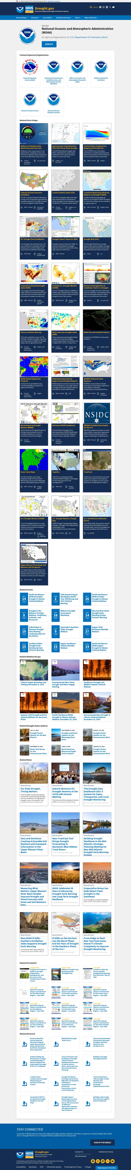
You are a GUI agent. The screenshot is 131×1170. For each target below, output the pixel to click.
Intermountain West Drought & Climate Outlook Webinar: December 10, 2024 (97, 717)
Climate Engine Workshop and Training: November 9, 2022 (33, 683)
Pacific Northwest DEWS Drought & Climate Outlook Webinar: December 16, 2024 (64, 717)
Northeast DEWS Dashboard (63, 425)
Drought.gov (44, 8)
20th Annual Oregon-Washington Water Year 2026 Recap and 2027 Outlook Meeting (69, 599)
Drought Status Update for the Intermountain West (101, 735)
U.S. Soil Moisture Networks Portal (95, 520)
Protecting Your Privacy (73, 1167)
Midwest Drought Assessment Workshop (67, 613)
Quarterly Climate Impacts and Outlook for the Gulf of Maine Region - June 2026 (101, 1024)
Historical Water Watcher (31, 332)
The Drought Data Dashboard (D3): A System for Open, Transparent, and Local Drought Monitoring (96, 794)
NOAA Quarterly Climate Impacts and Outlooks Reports (64, 380)
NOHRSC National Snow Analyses (93, 380)
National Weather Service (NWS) (30, 79)
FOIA (41, 1167)
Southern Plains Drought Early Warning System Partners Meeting (36, 646)
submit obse (90, 203)
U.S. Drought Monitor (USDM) (32, 519)
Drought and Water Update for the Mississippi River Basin (69, 736)
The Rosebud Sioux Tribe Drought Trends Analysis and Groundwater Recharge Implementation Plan (101, 1081)
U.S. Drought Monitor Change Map (64, 520)
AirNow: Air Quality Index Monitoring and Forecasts (31, 147)
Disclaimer (33, 1167)
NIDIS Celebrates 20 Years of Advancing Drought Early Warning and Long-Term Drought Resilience (65, 894)
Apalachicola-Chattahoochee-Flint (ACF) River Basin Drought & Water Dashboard (65, 147)
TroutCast (88, 472)
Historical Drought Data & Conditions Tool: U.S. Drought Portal (96, 287)
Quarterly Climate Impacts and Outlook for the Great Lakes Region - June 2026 (101, 992)
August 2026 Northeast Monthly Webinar (100, 629)
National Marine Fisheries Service (53, 112)
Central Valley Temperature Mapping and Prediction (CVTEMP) (95, 147)
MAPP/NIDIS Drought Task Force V (69, 1039)
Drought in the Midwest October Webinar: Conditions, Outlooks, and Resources (38, 615)
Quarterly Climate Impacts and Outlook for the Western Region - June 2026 (69, 1024)
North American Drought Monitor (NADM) (31, 426)
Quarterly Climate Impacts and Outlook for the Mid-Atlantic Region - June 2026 (38, 992)
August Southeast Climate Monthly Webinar (68, 645)
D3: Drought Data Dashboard (32, 239)
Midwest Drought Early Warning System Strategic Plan (70, 971)
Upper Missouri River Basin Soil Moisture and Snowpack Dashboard (33, 566)
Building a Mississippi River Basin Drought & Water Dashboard (101, 1099)
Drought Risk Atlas (91, 239)
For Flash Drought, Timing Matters (31, 790)
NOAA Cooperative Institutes (101, 79)
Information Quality (54, 1167)
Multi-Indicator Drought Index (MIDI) (64, 333)
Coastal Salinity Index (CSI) (63, 193)
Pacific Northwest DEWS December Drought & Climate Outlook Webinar (37, 597)
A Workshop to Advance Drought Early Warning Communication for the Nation (37, 631)
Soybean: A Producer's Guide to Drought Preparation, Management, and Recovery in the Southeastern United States (38, 975)
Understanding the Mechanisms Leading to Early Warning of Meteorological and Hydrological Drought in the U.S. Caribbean (38, 1061)
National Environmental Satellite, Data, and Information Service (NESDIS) (54, 81)
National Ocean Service (30, 111)
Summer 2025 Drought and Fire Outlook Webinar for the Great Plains (34, 717)
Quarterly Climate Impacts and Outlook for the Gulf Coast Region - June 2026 (69, 1008)
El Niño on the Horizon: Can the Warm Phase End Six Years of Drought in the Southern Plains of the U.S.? (65, 944)
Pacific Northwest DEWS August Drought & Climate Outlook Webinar (100, 646)
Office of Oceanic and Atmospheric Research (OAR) (77, 80)
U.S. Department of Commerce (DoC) (89, 37)
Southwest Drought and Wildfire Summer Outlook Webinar (94, 684)
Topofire (55, 472)
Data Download (80, 1156)
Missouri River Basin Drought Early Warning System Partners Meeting (100, 614)
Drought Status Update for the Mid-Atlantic (38, 735)
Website (49, 44)
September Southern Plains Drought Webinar (69, 629)
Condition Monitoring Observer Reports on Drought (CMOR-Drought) (96, 194)
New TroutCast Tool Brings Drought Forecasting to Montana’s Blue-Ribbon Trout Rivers (64, 844)
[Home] (29, 9)
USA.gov (88, 1167)
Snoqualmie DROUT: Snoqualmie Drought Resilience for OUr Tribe (38, 1100)
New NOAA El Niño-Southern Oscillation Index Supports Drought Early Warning (34, 942)
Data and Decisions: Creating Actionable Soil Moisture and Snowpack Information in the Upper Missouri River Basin (34, 845)
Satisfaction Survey (106, 1152)
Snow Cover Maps (28, 472)
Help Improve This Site (107, 1168)
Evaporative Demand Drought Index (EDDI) (33, 287)
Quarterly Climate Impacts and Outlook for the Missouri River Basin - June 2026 (69, 992)
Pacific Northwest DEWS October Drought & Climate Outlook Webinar (100, 597)
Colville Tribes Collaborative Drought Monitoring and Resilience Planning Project (38, 1080)
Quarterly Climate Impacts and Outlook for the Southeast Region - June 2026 (38, 1024)
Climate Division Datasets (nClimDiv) (31, 194)
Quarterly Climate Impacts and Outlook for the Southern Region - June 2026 (101, 1008)
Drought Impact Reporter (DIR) (65, 239)
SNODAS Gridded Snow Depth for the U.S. (96, 426)
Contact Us (79, 1152)
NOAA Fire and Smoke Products (96, 332)
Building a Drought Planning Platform (100, 1058)
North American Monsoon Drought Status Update (69, 751)
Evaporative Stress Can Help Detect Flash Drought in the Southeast (96, 892)
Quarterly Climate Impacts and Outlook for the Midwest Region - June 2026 (38, 1008)
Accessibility (21, 1167)
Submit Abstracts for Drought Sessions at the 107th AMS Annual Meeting (65, 792)
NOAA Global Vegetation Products (31, 380)
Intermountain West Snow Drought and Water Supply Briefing (63, 684)
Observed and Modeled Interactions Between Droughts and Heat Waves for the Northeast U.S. (101, 1042)
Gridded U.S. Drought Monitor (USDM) (64, 287)
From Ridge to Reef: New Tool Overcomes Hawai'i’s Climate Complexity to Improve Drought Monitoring (96, 944)
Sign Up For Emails (102, 1142)
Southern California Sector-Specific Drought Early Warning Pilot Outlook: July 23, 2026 (101, 973)
